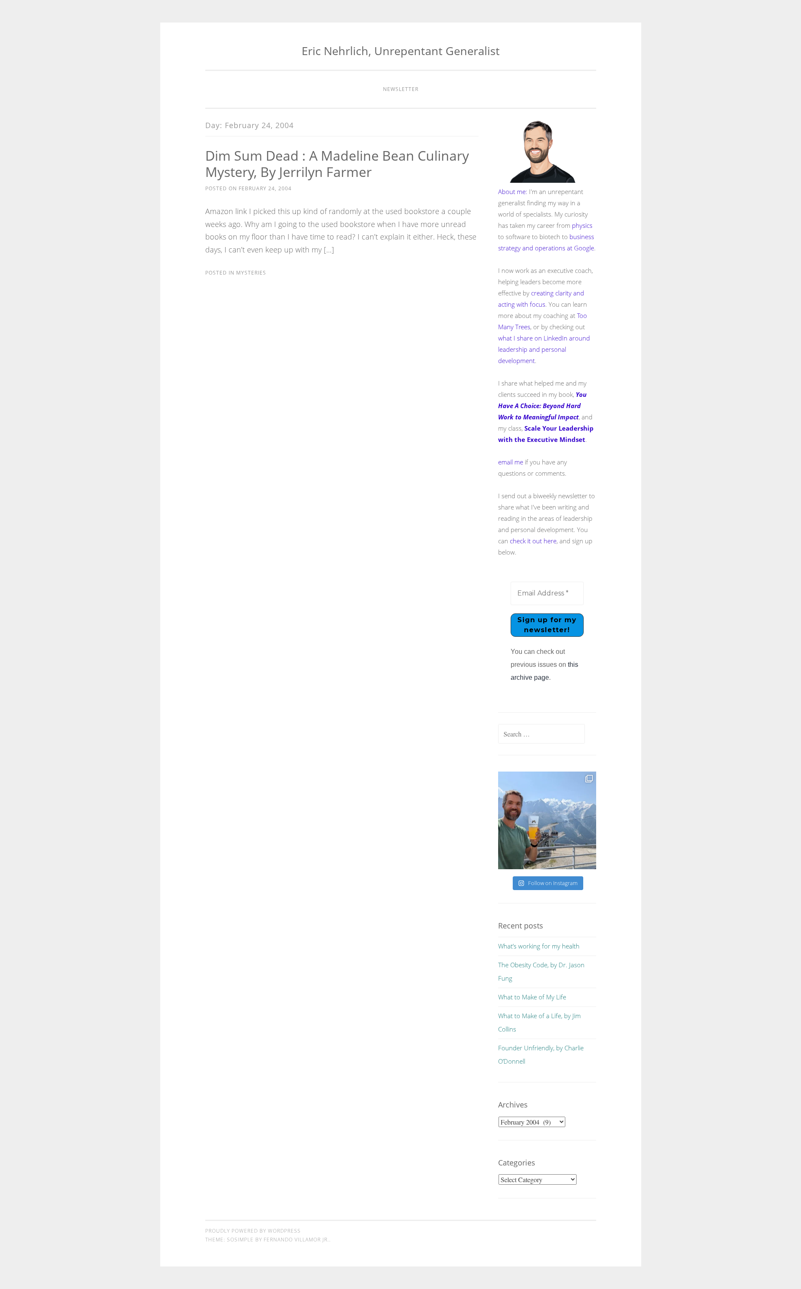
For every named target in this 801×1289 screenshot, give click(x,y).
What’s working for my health (538, 946)
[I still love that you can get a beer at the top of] (547, 820)
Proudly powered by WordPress (253, 1230)
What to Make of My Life (532, 997)
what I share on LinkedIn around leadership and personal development (544, 349)
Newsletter (400, 89)
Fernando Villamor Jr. (296, 1239)
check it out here (533, 541)
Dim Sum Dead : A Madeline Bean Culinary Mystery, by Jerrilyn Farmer (337, 163)
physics (582, 225)
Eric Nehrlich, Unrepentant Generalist (401, 50)
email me (510, 462)
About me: (512, 191)
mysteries (251, 272)
